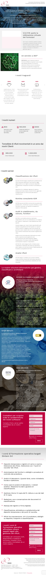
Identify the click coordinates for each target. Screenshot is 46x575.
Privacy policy (29, 573)
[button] (1, 85)
